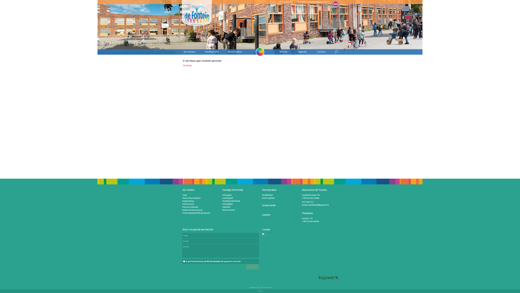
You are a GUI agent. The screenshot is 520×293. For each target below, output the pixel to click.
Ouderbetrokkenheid (231, 201)
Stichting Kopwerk (202, 213)
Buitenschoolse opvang (192, 210)
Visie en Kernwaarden (191, 198)
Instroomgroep (188, 213)
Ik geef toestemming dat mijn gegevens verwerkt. (213, 261)
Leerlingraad (227, 198)
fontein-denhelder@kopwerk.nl (315, 205)
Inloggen (260, 291)
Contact (231, 210)
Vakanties (226, 207)
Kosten (225, 210)
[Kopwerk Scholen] (328, 280)
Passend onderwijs (190, 207)
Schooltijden (227, 204)
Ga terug (187, 65)
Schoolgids (227, 195)
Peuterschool (188, 204)
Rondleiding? (267, 195)
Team (184, 195)
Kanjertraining (188, 201)
